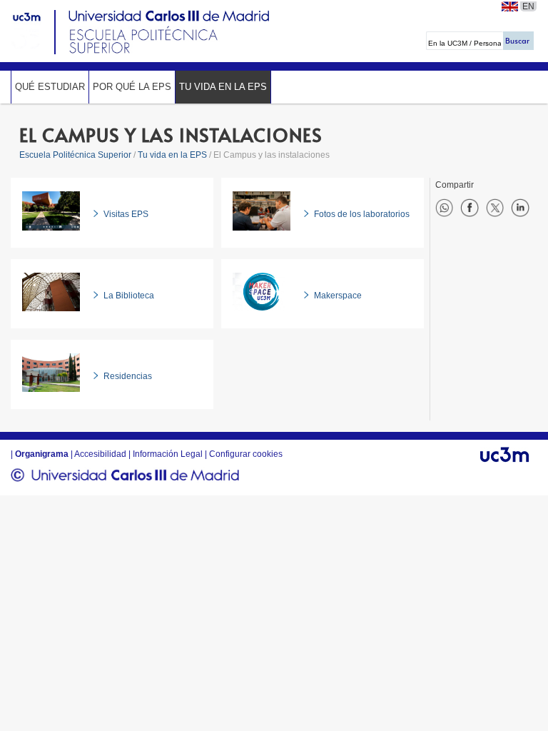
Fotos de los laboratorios (362, 214)
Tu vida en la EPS (223, 86)
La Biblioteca (128, 296)
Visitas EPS (125, 214)
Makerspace (338, 296)
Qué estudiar (50, 86)
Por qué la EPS (132, 86)
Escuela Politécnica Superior (75, 155)
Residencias (127, 376)
